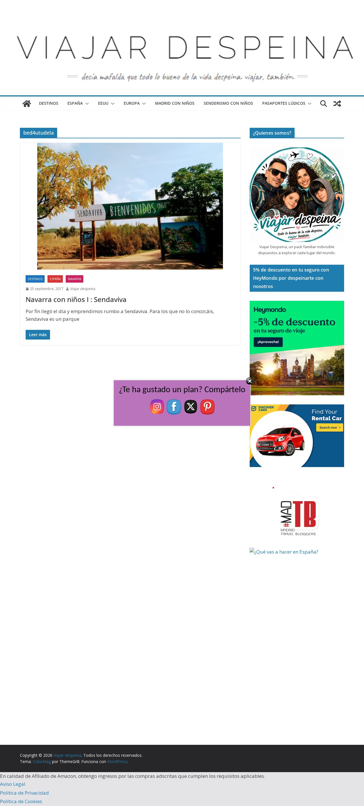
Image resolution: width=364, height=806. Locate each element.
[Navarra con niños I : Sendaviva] (130, 206)
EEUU (103, 103)
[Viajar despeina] (182, 17)
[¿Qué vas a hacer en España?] (292, 551)
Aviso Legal (12, 784)
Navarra (74, 279)
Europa (132, 103)
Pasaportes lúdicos (283, 103)
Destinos (48, 103)
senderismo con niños (228, 103)
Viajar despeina (82, 288)
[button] (86, 103)
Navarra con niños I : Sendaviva (76, 299)
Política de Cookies (21, 801)
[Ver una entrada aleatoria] (337, 103)
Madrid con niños (175, 103)
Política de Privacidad (24, 792)
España (75, 103)
